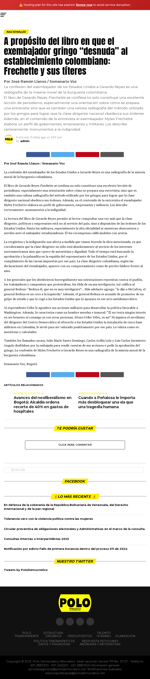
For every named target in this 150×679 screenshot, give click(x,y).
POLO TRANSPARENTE (27, 634)
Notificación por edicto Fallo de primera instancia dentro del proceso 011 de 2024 (66, 549)
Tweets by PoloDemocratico (26, 570)
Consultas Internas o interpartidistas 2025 (36, 539)
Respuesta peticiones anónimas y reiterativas (100, 642)
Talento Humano (104, 634)
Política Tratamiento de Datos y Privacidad (54, 642)
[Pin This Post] (87, 154)
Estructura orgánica (53, 634)
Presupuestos (80, 636)
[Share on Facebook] (38, 154)
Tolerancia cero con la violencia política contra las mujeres (48, 519)
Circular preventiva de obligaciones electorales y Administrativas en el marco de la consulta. (74, 529)
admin (24, 141)
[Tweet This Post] (63, 154)
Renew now (84, 5)
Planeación (125, 636)
